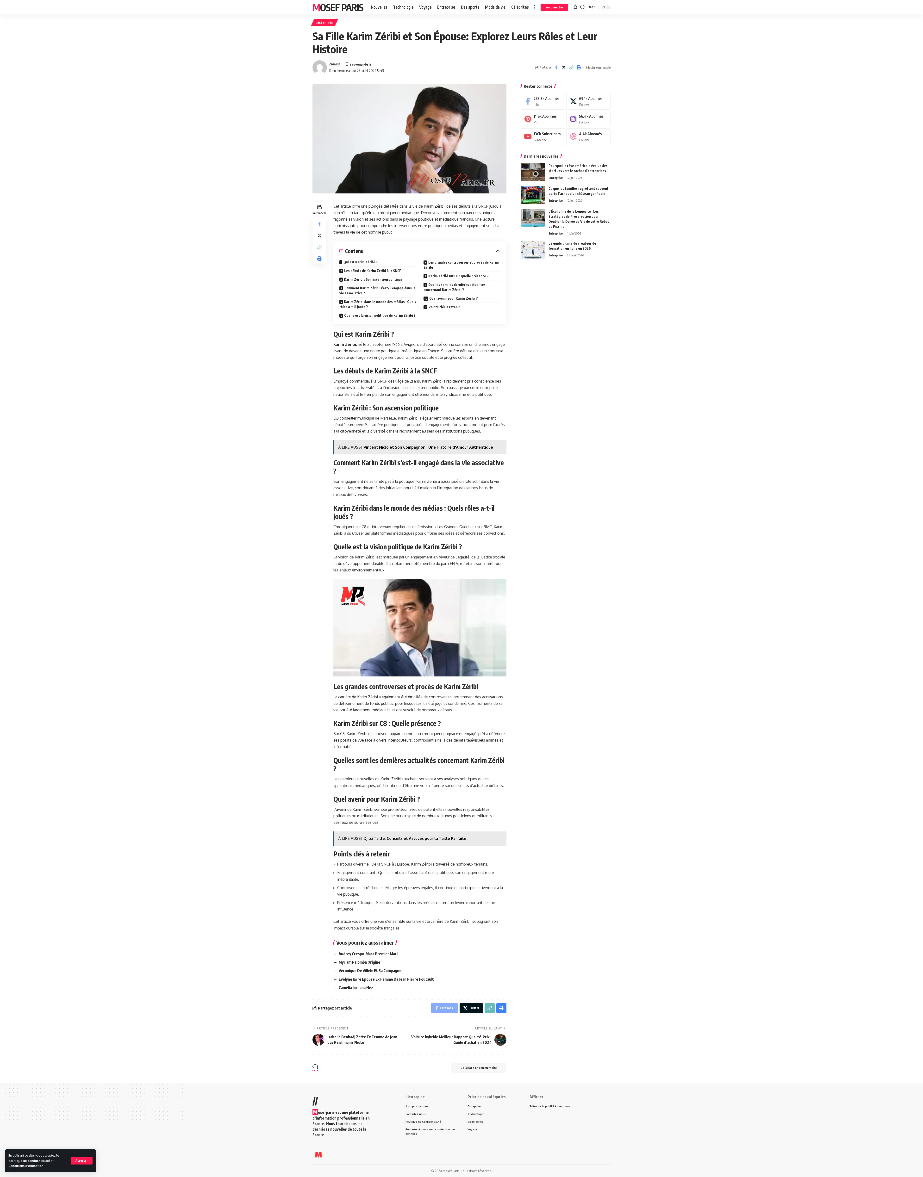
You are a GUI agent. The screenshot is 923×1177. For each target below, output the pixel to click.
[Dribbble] (588, 136)
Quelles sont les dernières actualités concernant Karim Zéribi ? (455, 287)
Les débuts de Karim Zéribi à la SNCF (372, 271)
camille (335, 64)
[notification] (575, 7)
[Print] (578, 67)
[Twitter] (588, 101)
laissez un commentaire (481, 1068)
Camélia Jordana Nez (356, 987)
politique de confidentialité (29, 1161)
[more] (534, 7)
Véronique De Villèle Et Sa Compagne (370, 970)
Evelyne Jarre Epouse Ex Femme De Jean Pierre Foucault (386, 979)
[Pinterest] (543, 119)
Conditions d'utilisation (26, 1166)
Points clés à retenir (444, 307)
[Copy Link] (571, 67)
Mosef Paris (337, 7)
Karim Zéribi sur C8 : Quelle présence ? (458, 276)
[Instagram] (588, 119)
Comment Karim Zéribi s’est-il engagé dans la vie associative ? (377, 290)
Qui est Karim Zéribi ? (360, 262)
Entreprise (556, 177)
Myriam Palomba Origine (359, 962)
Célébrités (324, 22)
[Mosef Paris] (318, 1155)
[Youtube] (543, 136)
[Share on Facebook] (556, 67)
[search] (582, 7)
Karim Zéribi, (345, 344)
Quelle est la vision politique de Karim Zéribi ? (380, 315)
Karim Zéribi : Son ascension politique (373, 279)
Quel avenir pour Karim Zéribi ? (453, 298)
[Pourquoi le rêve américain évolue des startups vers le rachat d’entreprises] (533, 172)
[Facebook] (543, 101)
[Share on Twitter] (563, 67)
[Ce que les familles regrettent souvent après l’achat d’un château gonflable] (533, 195)
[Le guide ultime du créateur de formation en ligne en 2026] (533, 250)
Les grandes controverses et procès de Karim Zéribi (461, 264)
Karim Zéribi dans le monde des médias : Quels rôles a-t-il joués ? (377, 304)
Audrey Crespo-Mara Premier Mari (368, 953)
